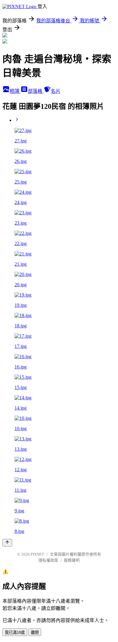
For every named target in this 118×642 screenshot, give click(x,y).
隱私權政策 (48, 560)
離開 (35, 632)
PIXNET (37, 554)
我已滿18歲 (15, 632)
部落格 (36, 91)
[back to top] (7, 542)
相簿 (15, 91)
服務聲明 (72, 560)
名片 (56, 91)
